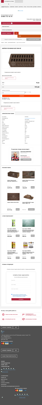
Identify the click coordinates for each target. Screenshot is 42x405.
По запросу (31, 209)
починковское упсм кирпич (30, 118)
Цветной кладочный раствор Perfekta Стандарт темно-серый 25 (28, 253)
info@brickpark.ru (7, 338)
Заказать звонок (26, 159)
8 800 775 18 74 (5, 6)
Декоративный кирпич (11, 42)
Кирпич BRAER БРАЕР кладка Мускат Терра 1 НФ (28, 203)
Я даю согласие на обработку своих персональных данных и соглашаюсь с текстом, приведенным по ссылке (20, 295)
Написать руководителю (7, 29)
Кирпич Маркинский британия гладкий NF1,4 (12, 181)
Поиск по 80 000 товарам (33, 39)
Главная (2, 42)
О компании (12, 6)
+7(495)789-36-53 (6, 336)
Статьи (25, 6)
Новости (16, 6)
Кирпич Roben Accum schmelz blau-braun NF (28, 181)
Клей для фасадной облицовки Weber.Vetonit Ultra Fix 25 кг (12, 253)
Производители (5, 363)
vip (16, 33)
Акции (3, 361)
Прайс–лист (4, 364)
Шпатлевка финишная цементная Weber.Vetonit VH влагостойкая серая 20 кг (13, 231)
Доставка (35, 6)
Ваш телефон (13, 284)
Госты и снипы (30, 6)
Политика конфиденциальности (10, 386)
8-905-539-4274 (23, 155)
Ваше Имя (13, 280)
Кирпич (6, 42)
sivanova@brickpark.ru (25, 157)
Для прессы (21, 6)
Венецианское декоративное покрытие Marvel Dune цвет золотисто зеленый (28, 231)
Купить (17, 187)
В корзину (22, 95)
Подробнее (13, 177)
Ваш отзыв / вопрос (14, 288)
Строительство (5, 366)
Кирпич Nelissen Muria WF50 (13, 202)
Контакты (39, 6)
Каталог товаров (6, 327)
